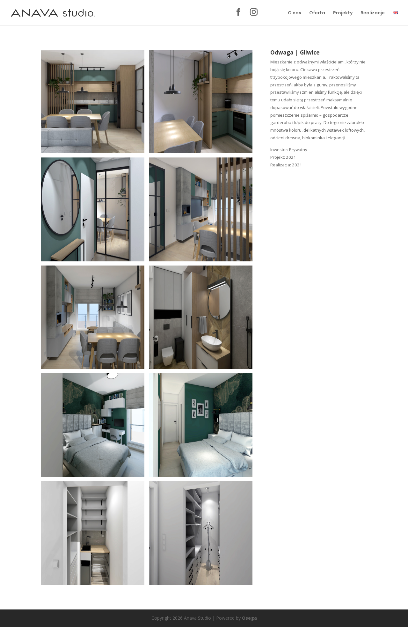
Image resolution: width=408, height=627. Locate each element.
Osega (249, 618)
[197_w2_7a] (200, 369)
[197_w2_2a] (92, 369)
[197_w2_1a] (92, 153)
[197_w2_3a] (200, 261)
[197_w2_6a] (92, 477)
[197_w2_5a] (92, 261)
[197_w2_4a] (200, 153)
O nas (294, 13)
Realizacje (373, 13)
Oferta (317, 13)
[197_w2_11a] (200, 477)
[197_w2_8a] (92, 585)
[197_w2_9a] (200, 585)
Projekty (343, 13)
